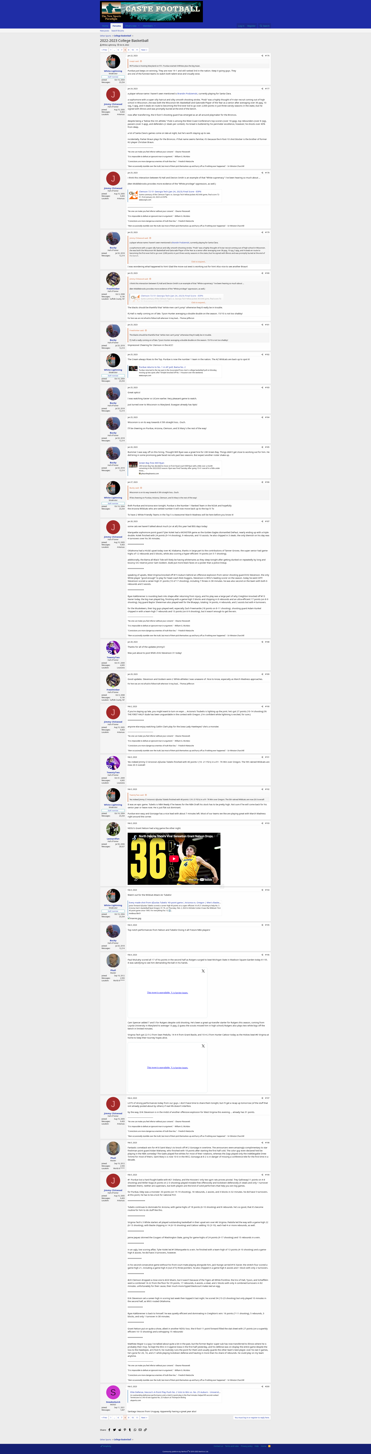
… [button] (114, 49)
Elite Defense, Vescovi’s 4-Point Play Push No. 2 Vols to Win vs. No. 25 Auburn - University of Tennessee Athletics (186, 1392)
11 (137, 49)
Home (105, 25)
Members (148, 25)
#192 (267, 789)
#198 (267, 1142)
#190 (267, 706)
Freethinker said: (137, 330)
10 (133, 49)
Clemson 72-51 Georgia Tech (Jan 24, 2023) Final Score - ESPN (170, 191)
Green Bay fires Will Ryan (151, 462)
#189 (267, 674)
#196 (267, 955)
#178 (267, 172)
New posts (104, 30)
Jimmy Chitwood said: (139, 238)
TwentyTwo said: (137, 795)
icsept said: (134, 61)
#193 (267, 823)
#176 (267, 55)
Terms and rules (232, 1446)
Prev (105, 49)
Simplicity (106, 1446)
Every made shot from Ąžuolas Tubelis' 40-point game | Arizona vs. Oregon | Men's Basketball (176, 902)
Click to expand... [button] (198, 261)
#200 (267, 1386)
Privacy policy (247, 1446)
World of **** (119, 980)
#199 (267, 1175)
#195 (267, 925)
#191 (267, 757)
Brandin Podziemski (187, 93)
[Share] (262, 55)
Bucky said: (134, 488)
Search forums (117, 30)
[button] (139, 26)
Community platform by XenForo (186, 1451)
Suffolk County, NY (117, 299)
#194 (267, 890)
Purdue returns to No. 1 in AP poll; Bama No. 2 (162, 367)
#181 (267, 324)
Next (143, 49)
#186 (267, 482)
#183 (267, 387)
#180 (267, 273)
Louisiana (121, 667)
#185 (267, 447)
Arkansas (121, 114)
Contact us (218, 1446)
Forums (117, 25)
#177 (267, 88)
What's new (131, 25)
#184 (267, 417)
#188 (267, 642)
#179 (267, 232)
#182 (267, 354)
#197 (267, 1098)
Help (257, 1446)
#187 (267, 521)
